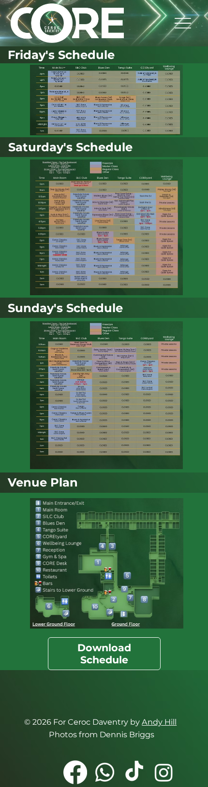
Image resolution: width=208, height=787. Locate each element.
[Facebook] (75, 772)
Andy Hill (159, 722)
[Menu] (183, 22)
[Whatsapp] (105, 772)
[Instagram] (164, 772)
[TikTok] (134, 772)
